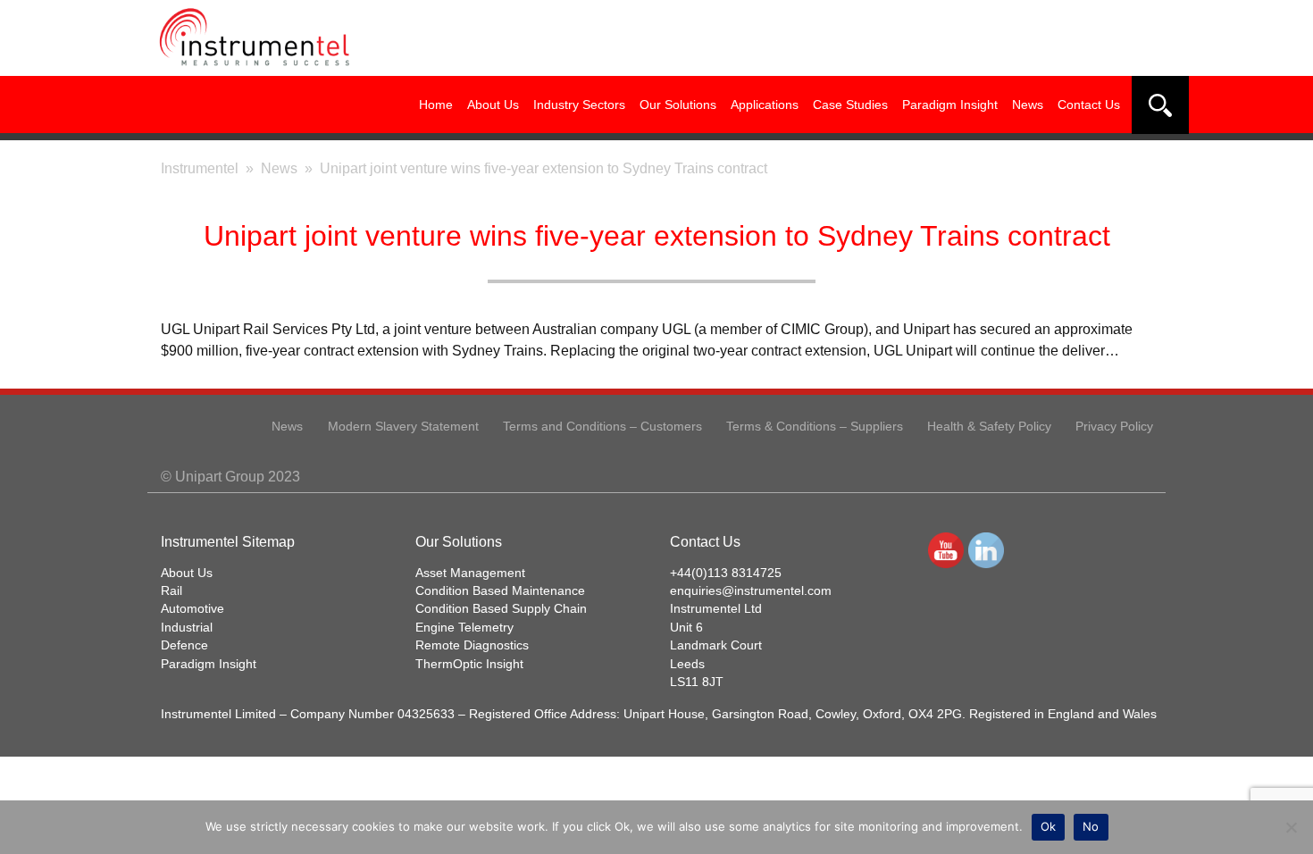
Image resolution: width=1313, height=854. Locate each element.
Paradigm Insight (950, 104)
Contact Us (1089, 104)
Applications (765, 104)
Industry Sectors (579, 104)
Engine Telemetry (464, 627)
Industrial (187, 627)
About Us (493, 104)
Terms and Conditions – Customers (602, 426)
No (1091, 826)
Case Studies (850, 104)
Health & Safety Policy (989, 426)
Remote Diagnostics (472, 645)
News (1027, 104)
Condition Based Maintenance (500, 591)
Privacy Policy (1114, 426)
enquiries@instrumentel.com (751, 591)
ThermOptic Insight (469, 664)
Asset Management (470, 573)
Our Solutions (678, 104)
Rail (171, 591)
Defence (184, 645)
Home (436, 104)
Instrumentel (199, 168)
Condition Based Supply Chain (501, 608)
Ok (1049, 826)
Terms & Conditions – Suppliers (814, 426)
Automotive (192, 608)
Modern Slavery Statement (403, 426)
